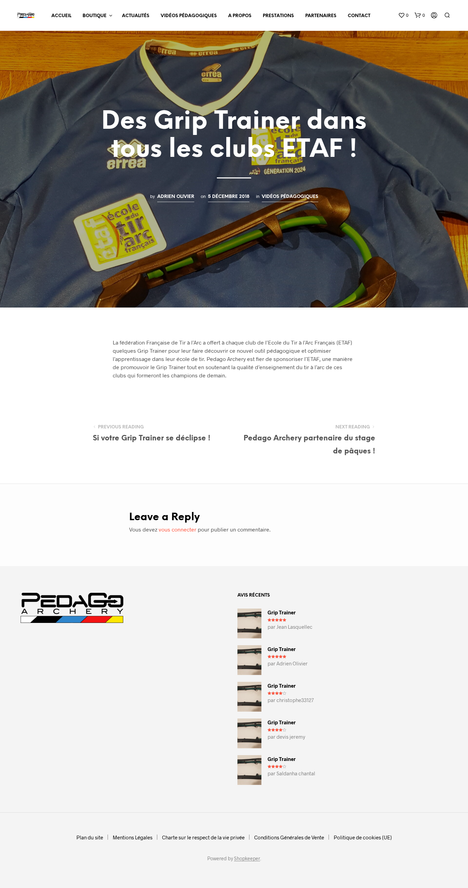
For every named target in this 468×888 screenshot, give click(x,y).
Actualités (135, 16)
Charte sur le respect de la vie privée (203, 837)
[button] (403, 15)
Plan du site (89, 837)
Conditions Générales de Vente (289, 837)
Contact (359, 16)
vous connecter (177, 529)
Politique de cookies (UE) (363, 837)
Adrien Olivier (175, 196)
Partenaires (320, 16)
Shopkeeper (247, 858)
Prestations (278, 16)
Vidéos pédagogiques (189, 16)
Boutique (95, 16)
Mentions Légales (132, 837)
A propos (239, 16)
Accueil (61, 16)
